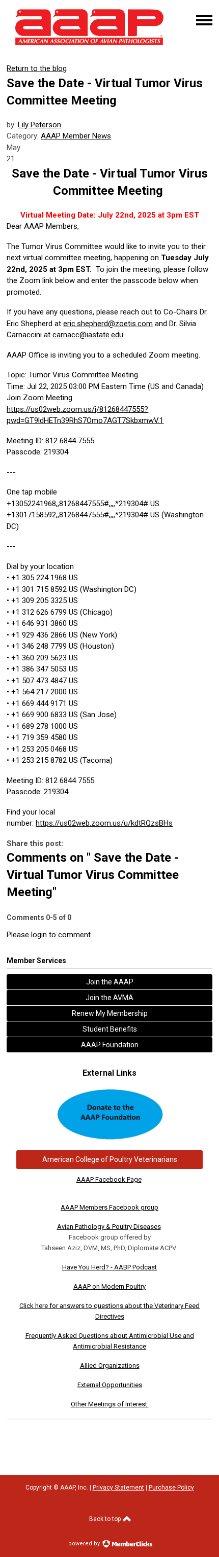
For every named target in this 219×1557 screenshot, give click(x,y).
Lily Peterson (39, 124)
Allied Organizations (110, 1365)
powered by (84, 1543)
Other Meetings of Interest (110, 1404)
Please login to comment (49, 934)
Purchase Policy (171, 1487)
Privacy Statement (118, 1487)
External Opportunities (109, 1385)
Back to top (105, 1519)
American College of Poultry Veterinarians (109, 1159)
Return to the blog (37, 68)
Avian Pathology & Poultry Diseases (109, 1226)
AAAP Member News (76, 135)
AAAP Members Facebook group (109, 1207)
